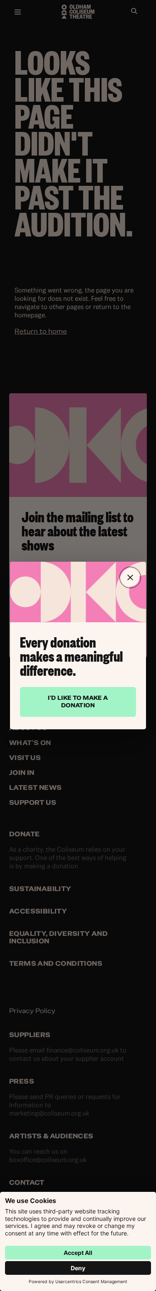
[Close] (130, 577)
